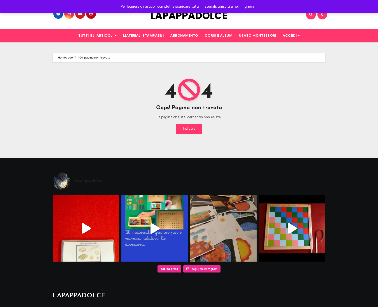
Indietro (189, 129)
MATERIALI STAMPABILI (143, 35)
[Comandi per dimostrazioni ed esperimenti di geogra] (86, 228)
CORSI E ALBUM (219, 35)
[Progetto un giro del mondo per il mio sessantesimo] (292, 228)
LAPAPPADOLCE (189, 15)
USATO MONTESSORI (257, 35)
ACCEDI (290, 35)
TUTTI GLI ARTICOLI (96, 35)
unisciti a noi (228, 6)
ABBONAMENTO (184, 35)
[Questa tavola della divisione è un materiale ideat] (154, 228)
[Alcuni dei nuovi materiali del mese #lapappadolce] (223, 228)
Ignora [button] (249, 6)
